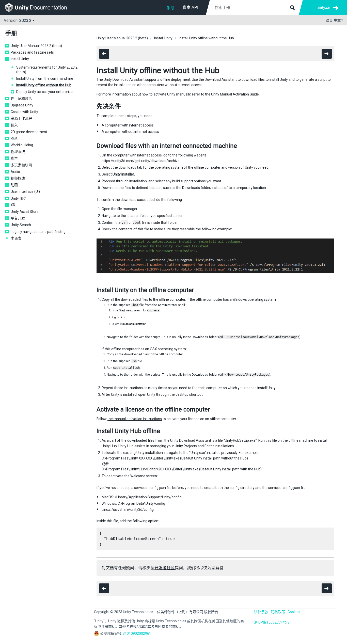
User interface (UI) (25, 191)
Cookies (294, 612)
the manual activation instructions (134, 419)
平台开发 (18, 218)
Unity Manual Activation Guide (235, 94)
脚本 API (190, 7)
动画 (14, 185)
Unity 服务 (19, 198)
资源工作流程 (21, 118)
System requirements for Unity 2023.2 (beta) (46, 69)
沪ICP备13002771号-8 (272, 622)
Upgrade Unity (22, 105)
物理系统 (18, 152)
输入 (14, 125)
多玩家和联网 (21, 165)
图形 (14, 138)
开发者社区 (164, 567)
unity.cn (323, 7)
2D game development (29, 132)
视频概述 (18, 178)
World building (22, 145)
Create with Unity (24, 112)
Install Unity (20, 59)
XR (13, 205)
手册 (170, 8)
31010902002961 (137, 633)
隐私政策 (278, 612)
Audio (15, 172)
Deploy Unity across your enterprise (44, 92)
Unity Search (21, 225)
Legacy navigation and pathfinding (38, 232)
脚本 (14, 158)
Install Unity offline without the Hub (43, 85)
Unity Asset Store (25, 212)
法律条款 (261, 612)
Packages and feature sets (32, 52)
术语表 (16, 238)
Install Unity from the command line (44, 78)
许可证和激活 (21, 99)
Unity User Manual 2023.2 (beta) (36, 46)
